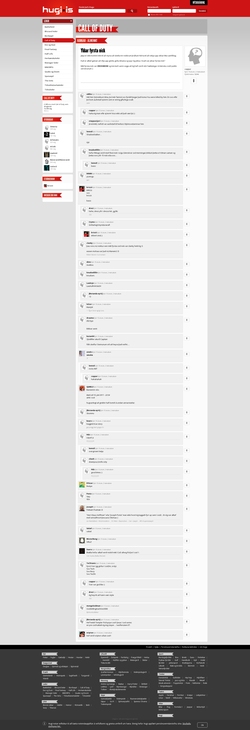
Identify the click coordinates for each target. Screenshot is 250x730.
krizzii (50, 185)
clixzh (91, 459)
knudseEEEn (94, 150)
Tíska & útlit (105, 663)
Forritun (180, 695)
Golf (176, 660)
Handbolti (186, 660)
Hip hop (188, 677)
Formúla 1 (178, 707)
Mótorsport (163, 709)
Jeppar (189, 707)
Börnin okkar (48, 705)
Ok (202, 725)
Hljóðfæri (201, 677)
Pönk (188, 683)
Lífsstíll (104, 654)
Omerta (53, 126)
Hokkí (203, 660)
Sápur (103, 701)
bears (89, 421)
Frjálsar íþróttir (165, 660)
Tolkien (104, 689)
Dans (192, 657)
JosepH (90, 507)
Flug (168, 707)
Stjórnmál (74, 666)
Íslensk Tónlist (164, 680)
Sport (161, 654)
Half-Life (49, 53)
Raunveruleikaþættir (138, 698)
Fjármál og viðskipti (60, 666)
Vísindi (45, 678)
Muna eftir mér (157, 14)
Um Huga (203, 647)
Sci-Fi (112, 701)
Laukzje (90, 283)
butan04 (90, 336)
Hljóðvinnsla (123, 672)
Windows (189, 698)
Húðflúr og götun (120, 660)
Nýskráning (199, 3)
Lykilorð (175, 7)
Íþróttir (161, 663)
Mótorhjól (201, 707)
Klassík (192, 680)
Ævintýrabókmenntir (118, 689)
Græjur (190, 695)
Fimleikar (201, 657)
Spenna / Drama (140, 701)
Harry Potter (132, 684)
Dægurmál (47, 663)
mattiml (53, 153)
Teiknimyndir (106, 704)
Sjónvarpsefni (123, 701)
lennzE (90, 131)
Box (176, 657)
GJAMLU (90, 387)
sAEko (89, 94)
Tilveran (53, 708)
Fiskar (45, 657)
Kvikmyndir (121, 698)
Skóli (88, 705)
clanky (90, 243)
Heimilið (106, 660)
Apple (161, 695)
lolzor (89, 304)
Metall (202, 680)
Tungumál (85, 675)
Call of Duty (50, 40)
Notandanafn (152, 7)
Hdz (88, 434)
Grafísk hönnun (107, 672)
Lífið (45, 701)
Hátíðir (59, 705)
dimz (89, 262)
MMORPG (49, 67)
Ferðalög (124, 657)
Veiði (202, 666)
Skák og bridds (176, 666)
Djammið (104, 657)
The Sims (49, 80)
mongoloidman (93, 606)
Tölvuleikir (50, 89)
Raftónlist (196, 683)
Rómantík (78, 705)
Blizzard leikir (51, 31)
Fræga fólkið (136, 657)
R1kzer (90, 483)
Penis (89, 493)
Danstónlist (163, 677)
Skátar (144, 660)
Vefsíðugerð (119, 675)
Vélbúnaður (177, 698)
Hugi (160, 715)
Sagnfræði (73, 675)
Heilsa (146, 657)
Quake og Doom (52, 71)
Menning (104, 680)
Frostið (149, 647)
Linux (161, 698)
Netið (168, 698)
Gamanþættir (106, 698)
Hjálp (156, 647)
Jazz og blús (180, 680)
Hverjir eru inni (50, 195)
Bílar (160, 707)
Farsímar (170, 695)
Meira (46, 111)
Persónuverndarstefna (170, 647)
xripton (90, 632)
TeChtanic (91, 563)
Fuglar (53, 657)
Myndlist (133, 687)
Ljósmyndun (106, 675)
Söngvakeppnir (166, 686)
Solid (52, 133)
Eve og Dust (50, 44)
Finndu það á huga (86, 7)
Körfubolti (200, 663)
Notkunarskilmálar (189, 647)
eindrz (89, 352)
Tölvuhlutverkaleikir (54, 85)
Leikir (46, 21)
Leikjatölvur (200, 695)
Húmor (69, 705)
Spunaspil (49, 76)
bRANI (89, 173)
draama (90, 318)
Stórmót (191, 666)
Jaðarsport (173, 663)
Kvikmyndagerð (140, 672)
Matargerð (134, 660)
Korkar (81, 40)
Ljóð (111, 687)
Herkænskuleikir (52, 58)
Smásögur (143, 687)
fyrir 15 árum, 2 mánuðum (101, 94)
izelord (53, 166)
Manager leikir (51, 62)
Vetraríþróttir (164, 668)
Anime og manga (108, 684)
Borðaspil (49, 36)
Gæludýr (61, 657)
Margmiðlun (106, 668)
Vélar (161, 703)
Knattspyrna (187, 663)
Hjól (195, 660)
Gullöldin (176, 677)
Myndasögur (121, 687)
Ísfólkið (144, 684)
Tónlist (161, 674)
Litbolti (161, 666)
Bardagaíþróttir (165, 657)
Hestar (71, 657)
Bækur (121, 684)
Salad (89, 528)
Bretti (184, 657)
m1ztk (53, 146)
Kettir (87, 657)
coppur (188, 69)
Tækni (161, 691)
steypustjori (94, 121)
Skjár (103, 695)
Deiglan (46, 666)
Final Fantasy (51, 49)
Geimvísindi (48, 675)
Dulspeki (114, 657)
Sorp (45, 708)
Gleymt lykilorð (179, 15)
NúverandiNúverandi (60, 159)
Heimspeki (60, 675)
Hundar (79, 657)
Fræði (45, 672)
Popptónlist (178, 683)
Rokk (205, 683)
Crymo (92, 222)
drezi (91, 208)
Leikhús (104, 687)
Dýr (44, 654)
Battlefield (49, 27)
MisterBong (92, 539)
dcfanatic (54, 140)
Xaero (89, 549)
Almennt (92, 40)
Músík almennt (164, 683)
